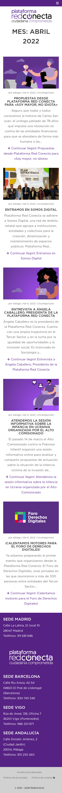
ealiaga (17, 92)
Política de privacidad (15, 777)
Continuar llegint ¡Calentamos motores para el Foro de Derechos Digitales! (31, 598)
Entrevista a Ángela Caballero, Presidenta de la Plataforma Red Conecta (31, 312)
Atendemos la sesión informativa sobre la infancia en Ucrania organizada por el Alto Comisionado (31, 427)
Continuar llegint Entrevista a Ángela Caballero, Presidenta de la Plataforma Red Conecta (31, 364)
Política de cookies (42, 777)
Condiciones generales (29, 772)
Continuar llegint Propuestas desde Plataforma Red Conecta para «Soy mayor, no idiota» (31, 153)
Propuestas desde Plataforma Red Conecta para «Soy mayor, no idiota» (31, 101)
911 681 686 (25, 635)
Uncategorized (45, 92)
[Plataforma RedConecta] (31, 667)
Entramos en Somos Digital (31, 209)
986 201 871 (25, 723)
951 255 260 (25, 754)
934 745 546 (26, 698)
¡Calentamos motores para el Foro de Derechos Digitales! (31, 546)
